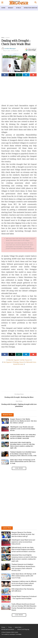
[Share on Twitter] (11, 74)
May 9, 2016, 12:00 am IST (11, 51)
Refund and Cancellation (7, 629)
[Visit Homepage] (19, 3)
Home (3, 8)
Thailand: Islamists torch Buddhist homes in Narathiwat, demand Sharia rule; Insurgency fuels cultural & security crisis (23, 454)
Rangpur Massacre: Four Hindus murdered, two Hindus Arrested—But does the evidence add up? (23, 421)
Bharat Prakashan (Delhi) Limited (10, 632)
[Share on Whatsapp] (19, 74)
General (7, 37)
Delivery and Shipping (23, 629)
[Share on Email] (33, 74)
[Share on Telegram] (26, 74)
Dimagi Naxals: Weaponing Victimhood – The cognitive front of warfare (24, 598)
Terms (10, 627)
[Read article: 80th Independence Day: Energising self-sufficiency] (6, 591)
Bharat (10, 8)
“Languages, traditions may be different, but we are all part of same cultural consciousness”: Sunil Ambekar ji (24, 583)
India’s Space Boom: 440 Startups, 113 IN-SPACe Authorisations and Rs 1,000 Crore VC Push (22, 462)
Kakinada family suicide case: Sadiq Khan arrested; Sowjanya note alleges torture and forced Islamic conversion (23, 437)
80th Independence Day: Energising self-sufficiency (23, 590)
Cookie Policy (18, 627)
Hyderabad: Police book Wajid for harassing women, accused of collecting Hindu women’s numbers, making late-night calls (22, 445)
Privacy (3, 627)
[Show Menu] (2, 3)
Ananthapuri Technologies (15, 634)
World (18, 8)
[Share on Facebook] (4, 74)
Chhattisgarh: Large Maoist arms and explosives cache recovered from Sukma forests (22, 429)
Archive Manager (10, 49)
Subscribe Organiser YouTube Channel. (19, 360)
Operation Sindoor (30, 8)
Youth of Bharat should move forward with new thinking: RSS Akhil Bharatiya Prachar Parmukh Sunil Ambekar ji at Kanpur (24, 607)
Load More (19, 468)
